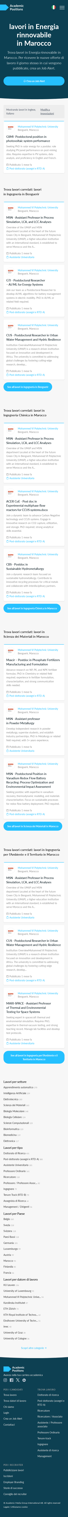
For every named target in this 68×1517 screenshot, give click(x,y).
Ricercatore (11, 1177)
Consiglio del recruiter (15, 1494)
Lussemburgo (12, 1248)
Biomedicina (11, 1135)
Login (6, 1412)
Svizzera (9, 1231)
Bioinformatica (13, 1129)
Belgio (8, 1219)
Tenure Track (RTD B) (16, 1194)
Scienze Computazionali (18, 1123)
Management (44, 1456)
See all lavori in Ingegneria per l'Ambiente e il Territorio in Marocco (34, 1057)
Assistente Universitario (21, 257)
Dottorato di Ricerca (16, 1153)
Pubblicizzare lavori (13, 1470)
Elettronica (11, 1141)
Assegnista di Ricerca (16, 1200)
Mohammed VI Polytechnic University (38, 126)
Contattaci (9, 1424)
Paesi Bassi (11, 1236)
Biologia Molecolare (15, 1111)
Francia (8, 1272)
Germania (10, 1243)
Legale (6, 1506)
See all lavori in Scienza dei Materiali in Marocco (32, 826)
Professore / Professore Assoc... (21, 1183)
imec (7, 1326)
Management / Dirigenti (17, 1206)
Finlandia (9, 1266)
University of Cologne (16, 1338)
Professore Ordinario (16, 1171)
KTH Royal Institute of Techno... (21, 1314)
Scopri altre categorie (32, 1348)
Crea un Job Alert (36, 81)
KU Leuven (11, 1285)
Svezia (8, 1225)
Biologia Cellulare (14, 1117)
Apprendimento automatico (20, 1087)
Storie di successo (13, 1488)
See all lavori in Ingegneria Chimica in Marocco (32, 608)
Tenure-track (44, 1438)
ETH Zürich (10, 1308)
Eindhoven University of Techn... (21, 1320)
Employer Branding (13, 1482)
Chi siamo (8, 1406)
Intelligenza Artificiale (16, 1093)
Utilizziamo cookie (19, 1506)
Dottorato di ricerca (48, 1395)
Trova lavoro (10, 1395)
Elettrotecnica (12, 1099)
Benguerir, (23, 130)
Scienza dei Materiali (16, 1105)
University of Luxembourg (18, 1290)
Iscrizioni (8, 1476)
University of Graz (14, 1332)
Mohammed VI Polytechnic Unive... (23, 1297)
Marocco (34, 130)
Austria (8, 1254)
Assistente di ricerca (48, 1450)
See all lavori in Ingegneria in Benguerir (27, 387)
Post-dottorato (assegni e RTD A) (27, 168)
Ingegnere (10, 1189)
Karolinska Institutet (15, 1302)
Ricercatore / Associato (49, 1416)
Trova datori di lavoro (14, 1400)
